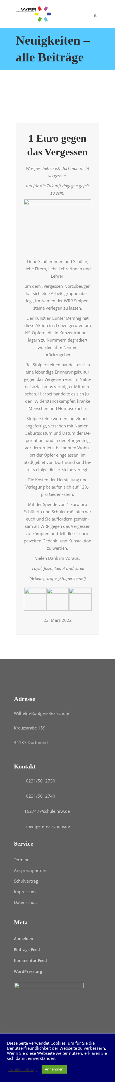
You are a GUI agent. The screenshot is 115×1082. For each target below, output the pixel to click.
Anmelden (23, 938)
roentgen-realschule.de (48, 826)
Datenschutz (26, 902)
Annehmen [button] (54, 1069)
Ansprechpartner (30, 870)
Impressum (25, 891)
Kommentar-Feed (30, 960)
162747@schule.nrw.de (47, 811)
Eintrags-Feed (27, 949)
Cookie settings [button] (22, 1069)
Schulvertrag (26, 881)
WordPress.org (28, 971)
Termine (21, 859)
